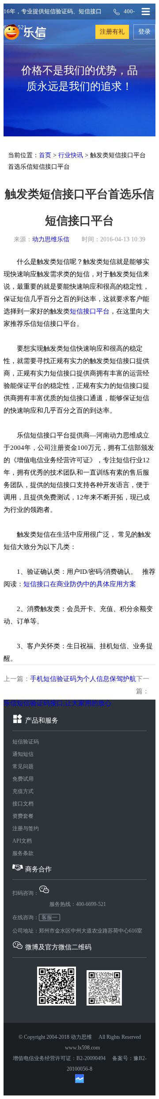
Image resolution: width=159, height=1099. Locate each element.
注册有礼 (112, 31)
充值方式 (23, 791)
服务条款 (23, 853)
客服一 (49, 917)
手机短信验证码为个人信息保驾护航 (83, 678)
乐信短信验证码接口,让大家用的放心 (57, 703)
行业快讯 (70, 155)
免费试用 (23, 779)
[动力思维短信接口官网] (25, 31)
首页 (45, 155)
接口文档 (23, 804)
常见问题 (23, 766)
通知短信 (23, 754)
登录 (144, 31)
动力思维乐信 (50, 239)
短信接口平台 (90, 311)
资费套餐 (23, 816)
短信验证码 (25, 742)
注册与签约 (25, 828)
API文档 (22, 841)
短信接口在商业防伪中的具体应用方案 (79, 584)
